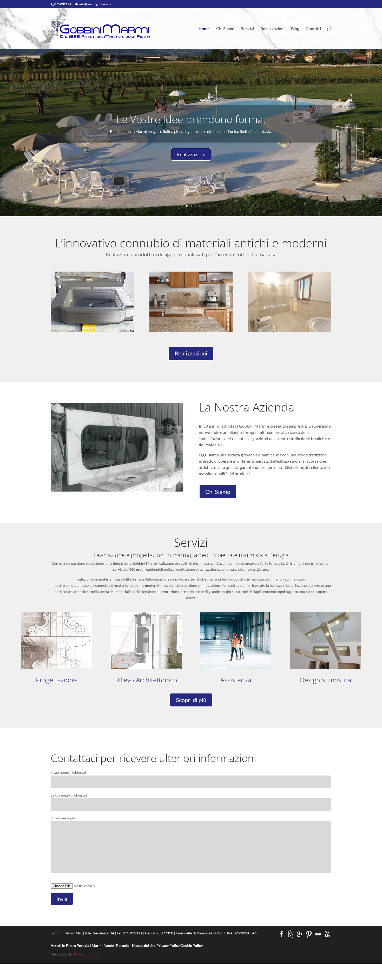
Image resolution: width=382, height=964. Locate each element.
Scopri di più (191, 699)
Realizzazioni (272, 29)
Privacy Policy (168, 945)
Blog (295, 29)
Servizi (247, 29)
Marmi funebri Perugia (110, 945)
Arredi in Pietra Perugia (70, 945)
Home (204, 29)
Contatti (313, 29)
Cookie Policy (191, 945)
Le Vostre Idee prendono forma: (191, 119)
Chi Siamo (225, 29)
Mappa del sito (143, 945)
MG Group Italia (85, 954)
